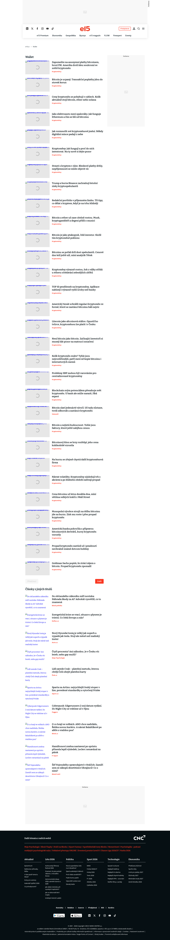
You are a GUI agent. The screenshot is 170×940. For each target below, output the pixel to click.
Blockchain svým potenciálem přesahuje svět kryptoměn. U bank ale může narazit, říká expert (76, 393)
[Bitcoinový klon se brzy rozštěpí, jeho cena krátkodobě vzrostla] (37, 447)
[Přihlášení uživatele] (134, 28)
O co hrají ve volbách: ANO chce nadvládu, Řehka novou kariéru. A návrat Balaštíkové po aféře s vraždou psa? (77, 727)
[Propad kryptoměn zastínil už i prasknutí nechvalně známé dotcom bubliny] (37, 551)
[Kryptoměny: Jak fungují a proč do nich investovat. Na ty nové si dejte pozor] (37, 154)
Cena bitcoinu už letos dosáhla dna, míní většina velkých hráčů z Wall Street (74, 495)
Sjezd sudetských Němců (74, 871)
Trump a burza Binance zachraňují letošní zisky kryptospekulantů (75, 185)
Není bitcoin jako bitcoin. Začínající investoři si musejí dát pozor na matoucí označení (77, 340)
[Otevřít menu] (143, 28)
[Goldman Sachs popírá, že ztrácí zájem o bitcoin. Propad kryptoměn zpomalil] (37, 568)
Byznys (82, 35)
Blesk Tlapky (46, 847)
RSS (102, 908)
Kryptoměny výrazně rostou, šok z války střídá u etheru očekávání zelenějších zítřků (77, 271)
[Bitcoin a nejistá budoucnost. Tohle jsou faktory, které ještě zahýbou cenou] (37, 430)
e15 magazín (95, 35)
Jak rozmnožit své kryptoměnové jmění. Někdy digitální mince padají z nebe (77, 133)
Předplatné (92, 908)
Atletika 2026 (91, 882)
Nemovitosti (113, 847)
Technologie (114, 859)
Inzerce (81, 908)
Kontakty (59, 908)
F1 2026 (89, 879)
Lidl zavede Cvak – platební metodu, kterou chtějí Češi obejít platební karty (75, 670)
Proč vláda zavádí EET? (73, 874)
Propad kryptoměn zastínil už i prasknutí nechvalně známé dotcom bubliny (74, 547)
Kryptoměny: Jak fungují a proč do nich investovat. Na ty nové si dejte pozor (73, 150)
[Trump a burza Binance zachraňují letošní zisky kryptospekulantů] (37, 188)
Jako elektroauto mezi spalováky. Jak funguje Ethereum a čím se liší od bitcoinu (76, 115)
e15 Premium (42, 35)
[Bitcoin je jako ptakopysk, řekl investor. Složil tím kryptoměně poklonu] (37, 240)
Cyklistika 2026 (92, 885)
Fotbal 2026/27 (92, 869)
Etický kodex (99, 934)
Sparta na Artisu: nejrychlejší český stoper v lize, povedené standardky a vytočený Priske (76, 689)
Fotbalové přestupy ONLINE (64, 850)
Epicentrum (28, 866)
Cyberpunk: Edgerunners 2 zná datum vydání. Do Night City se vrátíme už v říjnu (77, 707)
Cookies (125, 931)
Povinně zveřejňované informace (116, 934)
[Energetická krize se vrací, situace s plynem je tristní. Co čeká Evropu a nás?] (37, 620)
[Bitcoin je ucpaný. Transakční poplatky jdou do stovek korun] (37, 85)
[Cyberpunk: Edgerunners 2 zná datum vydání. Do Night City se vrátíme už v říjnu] (37, 711)
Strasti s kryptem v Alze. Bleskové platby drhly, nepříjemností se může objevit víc (77, 167)
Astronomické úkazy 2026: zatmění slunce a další (53, 881)
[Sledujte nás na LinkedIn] (27, 28)
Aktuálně (29, 859)
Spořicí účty (132, 869)
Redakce (70, 908)
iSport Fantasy (75, 847)
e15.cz (27, 47)
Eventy (128, 35)
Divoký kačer (70, 884)
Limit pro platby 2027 (135, 872)
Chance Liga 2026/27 (110, 850)
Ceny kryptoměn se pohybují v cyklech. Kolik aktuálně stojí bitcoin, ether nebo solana (76, 98)
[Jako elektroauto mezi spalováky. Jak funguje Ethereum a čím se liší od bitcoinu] (37, 119)
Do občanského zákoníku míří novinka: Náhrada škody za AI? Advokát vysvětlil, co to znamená (76, 599)
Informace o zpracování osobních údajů (107, 931)
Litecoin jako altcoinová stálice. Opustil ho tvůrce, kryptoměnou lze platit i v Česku (75, 323)
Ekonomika (57, 35)
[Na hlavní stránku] (85, 29)
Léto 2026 (50, 859)
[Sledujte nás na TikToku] (52, 28)
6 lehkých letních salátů (53, 898)
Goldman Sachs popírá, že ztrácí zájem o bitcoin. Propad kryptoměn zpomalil (73, 565)
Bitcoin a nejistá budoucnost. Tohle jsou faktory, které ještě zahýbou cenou (74, 426)
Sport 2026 (92, 859)
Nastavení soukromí (137, 931)
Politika (70, 859)
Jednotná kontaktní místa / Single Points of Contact (75, 934)
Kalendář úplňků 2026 (31, 883)
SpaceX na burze (113, 866)
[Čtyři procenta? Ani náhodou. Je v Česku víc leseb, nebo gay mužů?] (37, 657)
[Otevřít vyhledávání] (138, 28)
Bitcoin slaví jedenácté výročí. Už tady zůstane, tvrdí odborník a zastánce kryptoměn (77, 409)
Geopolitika (71, 35)
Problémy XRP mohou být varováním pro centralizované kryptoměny (74, 374)
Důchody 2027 (133, 875)
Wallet (35, 47)
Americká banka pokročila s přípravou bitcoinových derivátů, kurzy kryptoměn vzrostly (74, 531)
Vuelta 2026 (125, 850)
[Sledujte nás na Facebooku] (37, 28)
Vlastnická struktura (49, 934)
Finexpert (117, 35)
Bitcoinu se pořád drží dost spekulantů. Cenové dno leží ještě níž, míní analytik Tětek (78, 254)
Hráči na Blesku (60, 847)
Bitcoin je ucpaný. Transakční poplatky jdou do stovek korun (77, 81)
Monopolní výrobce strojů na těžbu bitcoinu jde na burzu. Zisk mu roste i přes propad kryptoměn (76, 514)
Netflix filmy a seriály (115, 882)
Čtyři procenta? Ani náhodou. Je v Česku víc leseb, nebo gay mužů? (75, 653)
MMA (89, 866)
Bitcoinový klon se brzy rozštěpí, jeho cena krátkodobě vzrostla (75, 444)
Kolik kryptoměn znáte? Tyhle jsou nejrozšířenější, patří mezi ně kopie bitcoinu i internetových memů (76, 359)
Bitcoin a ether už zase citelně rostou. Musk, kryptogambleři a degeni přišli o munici (76, 219)
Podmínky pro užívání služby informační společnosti (74, 931)
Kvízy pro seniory (30, 880)
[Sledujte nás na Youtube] (47, 28)
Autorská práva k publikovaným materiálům (40, 931)
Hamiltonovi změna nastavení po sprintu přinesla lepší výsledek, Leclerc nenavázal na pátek (76, 749)
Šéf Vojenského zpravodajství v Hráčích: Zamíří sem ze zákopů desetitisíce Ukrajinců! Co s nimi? (77, 767)
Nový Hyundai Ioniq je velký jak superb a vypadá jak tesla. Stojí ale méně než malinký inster (76, 636)
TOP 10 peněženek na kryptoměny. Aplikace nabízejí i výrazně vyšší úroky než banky (75, 288)
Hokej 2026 (90, 872)
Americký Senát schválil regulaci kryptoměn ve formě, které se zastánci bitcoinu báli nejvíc (77, 305)
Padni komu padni (72, 878)
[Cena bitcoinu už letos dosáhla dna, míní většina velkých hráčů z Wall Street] (37, 499)
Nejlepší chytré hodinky (116, 875)
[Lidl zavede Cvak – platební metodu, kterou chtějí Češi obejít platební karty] (37, 674)
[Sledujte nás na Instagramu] (42, 28)
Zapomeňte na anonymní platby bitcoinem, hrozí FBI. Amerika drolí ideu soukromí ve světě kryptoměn (75, 65)
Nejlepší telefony (113, 869)
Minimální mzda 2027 (135, 879)
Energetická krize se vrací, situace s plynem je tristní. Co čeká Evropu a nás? (77, 616)
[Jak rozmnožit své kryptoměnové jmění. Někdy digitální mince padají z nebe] (37, 136)
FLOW (107, 35)
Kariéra (111, 908)
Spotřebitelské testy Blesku (95, 847)
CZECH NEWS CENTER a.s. (93, 926)
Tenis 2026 (90, 875)
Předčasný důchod (134, 866)
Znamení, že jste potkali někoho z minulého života (53, 873)
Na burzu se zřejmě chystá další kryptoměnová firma (77, 461)
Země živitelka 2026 (135, 882)
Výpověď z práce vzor (73, 881)
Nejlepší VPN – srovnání (116, 879)
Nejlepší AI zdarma (114, 872)
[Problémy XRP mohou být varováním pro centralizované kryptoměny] (37, 378)
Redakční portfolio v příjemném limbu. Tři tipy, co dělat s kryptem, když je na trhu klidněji (77, 202)
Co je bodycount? (30, 886)
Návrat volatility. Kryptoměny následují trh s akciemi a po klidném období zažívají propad (76, 478)
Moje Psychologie (32, 847)
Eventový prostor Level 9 (88, 850)
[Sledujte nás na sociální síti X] (32, 28)
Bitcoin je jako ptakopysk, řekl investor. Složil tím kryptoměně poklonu (76, 236)
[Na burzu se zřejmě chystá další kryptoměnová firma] (37, 465)
